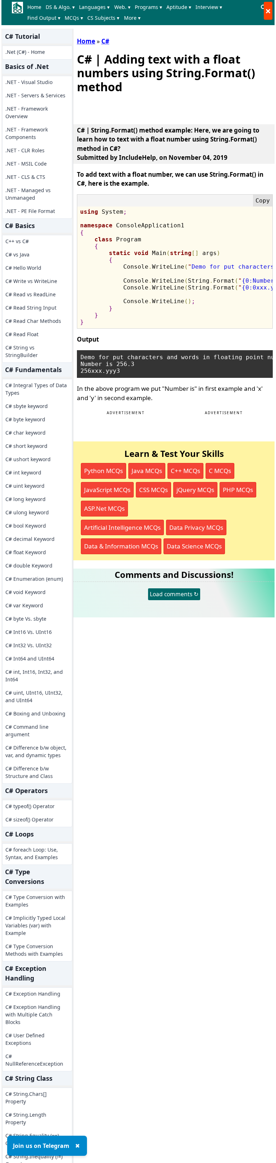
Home (34, 7)
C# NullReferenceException (34, 1060)
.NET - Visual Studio (28, 82)
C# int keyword (23, 472)
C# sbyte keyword (26, 406)
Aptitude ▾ (178, 7)
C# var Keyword (24, 605)
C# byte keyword (25, 419)
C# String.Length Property (25, 1118)
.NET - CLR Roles (25, 150)
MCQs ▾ (74, 17)
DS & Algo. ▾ (60, 7)
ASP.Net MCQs (104, 508)
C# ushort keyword (28, 459)
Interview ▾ (209, 7)
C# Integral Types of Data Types (36, 389)
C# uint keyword (25, 485)
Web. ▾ (122, 7)
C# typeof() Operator (30, 806)
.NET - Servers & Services (35, 95)
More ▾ (132, 17)
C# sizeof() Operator (29, 819)
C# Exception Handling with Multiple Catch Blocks (32, 1014)
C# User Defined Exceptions (25, 1039)
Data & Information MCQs (121, 546)
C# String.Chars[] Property (26, 1097)
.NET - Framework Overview (26, 112)
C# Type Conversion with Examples (35, 901)
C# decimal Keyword (30, 539)
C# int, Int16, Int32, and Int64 (34, 675)
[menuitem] (36, 7)
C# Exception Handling (32, 993)
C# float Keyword (25, 552)
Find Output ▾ (43, 17)
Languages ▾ (94, 7)
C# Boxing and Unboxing (35, 713)
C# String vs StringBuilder (21, 351)
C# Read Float (21, 334)
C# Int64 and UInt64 (29, 658)
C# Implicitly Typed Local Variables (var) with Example (35, 925)
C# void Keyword (25, 592)
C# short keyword (26, 446)
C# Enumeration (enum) (34, 578)
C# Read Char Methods (33, 321)
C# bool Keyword (25, 525)
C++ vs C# (17, 241)
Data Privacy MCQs (196, 527)
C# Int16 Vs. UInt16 (28, 632)
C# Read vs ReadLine (30, 294)
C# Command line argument (27, 730)
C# (105, 41)
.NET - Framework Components (26, 133)
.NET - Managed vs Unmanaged (28, 194)
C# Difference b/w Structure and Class (29, 772)
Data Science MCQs (194, 546)
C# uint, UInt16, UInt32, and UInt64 (34, 696)
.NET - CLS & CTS (25, 176)
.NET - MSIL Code (26, 163)
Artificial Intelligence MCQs (122, 527)
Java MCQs (147, 471)
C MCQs (220, 471)
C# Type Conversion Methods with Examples (34, 950)
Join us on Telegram (41, 1146)
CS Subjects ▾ (103, 17)
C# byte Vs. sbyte (25, 618)
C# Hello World (23, 267)
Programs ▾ (148, 7)
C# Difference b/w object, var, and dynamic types (35, 751)
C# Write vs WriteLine (31, 281)
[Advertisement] (161, 107)
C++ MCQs (185, 471)
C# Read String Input (30, 307)
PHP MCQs (238, 490)
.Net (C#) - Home (25, 51)
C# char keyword (25, 432)
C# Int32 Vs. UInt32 (28, 645)
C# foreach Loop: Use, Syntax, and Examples (31, 853)
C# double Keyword (28, 565)
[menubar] (142, 12)
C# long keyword (25, 499)
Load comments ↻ (174, 594)
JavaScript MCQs (107, 490)
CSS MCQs (153, 490)
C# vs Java (17, 254)
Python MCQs (103, 471)
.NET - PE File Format (30, 211)
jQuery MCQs (195, 490)
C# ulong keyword (27, 512)
